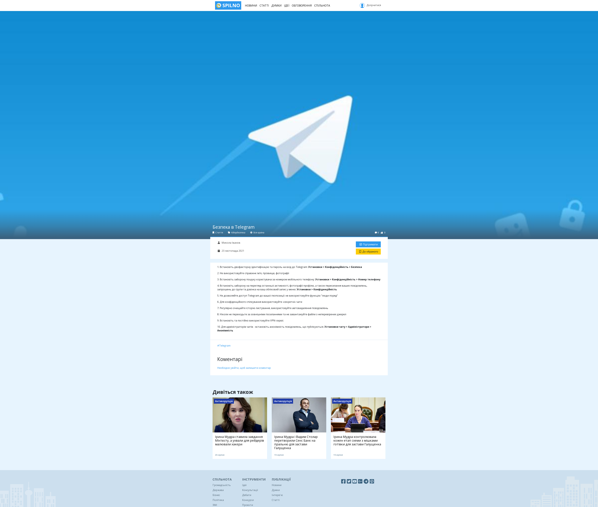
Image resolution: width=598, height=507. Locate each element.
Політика (218, 500)
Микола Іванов (230, 242)
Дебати (246, 495)
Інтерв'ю (277, 495)
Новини (251, 5)
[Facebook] (343, 481)
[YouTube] (354, 481)
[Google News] (360, 481)
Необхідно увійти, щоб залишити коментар (244, 368)
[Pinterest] (372, 481)
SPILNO (230, 5)
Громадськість (222, 485)
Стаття (219, 232)
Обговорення (302, 5)
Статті (264, 5)
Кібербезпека (238, 232)
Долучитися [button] (373, 5)
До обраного (370, 251)
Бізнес (216, 495)
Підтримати (370, 244)
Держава (218, 490)
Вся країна (258, 232)
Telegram (224, 345)
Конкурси (248, 500)
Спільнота (322, 5)
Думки (276, 5)
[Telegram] (366, 481)
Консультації (250, 490)
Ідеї (286, 5)
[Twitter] (349, 481)
